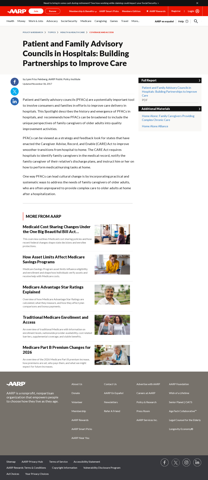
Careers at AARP (145, 393)
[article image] (183, 21)
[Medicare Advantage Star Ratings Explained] (112, 296)
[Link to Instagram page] (186, 463)
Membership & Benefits (81, 11)
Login (191, 11)
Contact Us (110, 384)
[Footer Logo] (32, 383)
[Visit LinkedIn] (197, 463)
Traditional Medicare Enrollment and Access (55, 319)
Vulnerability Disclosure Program (101, 467)
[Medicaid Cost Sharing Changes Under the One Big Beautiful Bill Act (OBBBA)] (112, 236)
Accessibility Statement (87, 461)
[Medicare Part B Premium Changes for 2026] (112, 356)
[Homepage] (17, 11)
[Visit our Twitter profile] (176, 463)
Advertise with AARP (148, 384)
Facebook (15, 82)
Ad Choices (12, 473)
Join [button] (36, 11)
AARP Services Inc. (146, 419)
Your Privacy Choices (37, 473)
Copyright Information (64, 467)
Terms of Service (58, 461)
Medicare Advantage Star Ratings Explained (53, 289)
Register (176, 11)
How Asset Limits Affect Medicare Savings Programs (54, 259)
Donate (76, 393)
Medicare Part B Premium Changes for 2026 (57, 350)
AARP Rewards (80, 419)
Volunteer (77, 402)
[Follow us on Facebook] (165, 463)
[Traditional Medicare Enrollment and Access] (112, 326)
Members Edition (131, 11)
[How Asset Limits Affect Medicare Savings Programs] (112, 266)
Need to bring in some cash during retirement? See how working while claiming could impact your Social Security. (100, 3)
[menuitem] (10, 22)
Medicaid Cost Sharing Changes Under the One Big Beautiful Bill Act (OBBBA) (57, 229)
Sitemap (11, 461)
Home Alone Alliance (155, 126)
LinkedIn (15, 101)
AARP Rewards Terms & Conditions (26, 467)
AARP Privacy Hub (32, 461)
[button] (196, 21)
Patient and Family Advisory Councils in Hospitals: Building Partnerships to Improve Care (76, 53)
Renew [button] (52, 11)
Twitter (15, 91)
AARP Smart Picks (109, 11)
